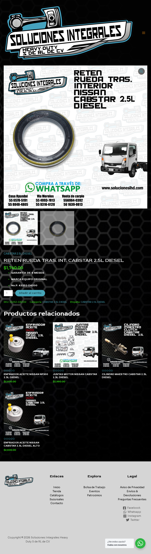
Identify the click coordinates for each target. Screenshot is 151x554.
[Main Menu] (143, 32)
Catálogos (57, 495)
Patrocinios (94, 495)
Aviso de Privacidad (132, 487)
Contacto (56, 503)
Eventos (94, 491)
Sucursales (57, 499)
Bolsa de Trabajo (94, 487)
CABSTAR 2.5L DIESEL (18, 253)
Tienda (56, 491)
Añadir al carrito (30, 293)
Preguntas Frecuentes (132, 499)
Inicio (56, 487)
